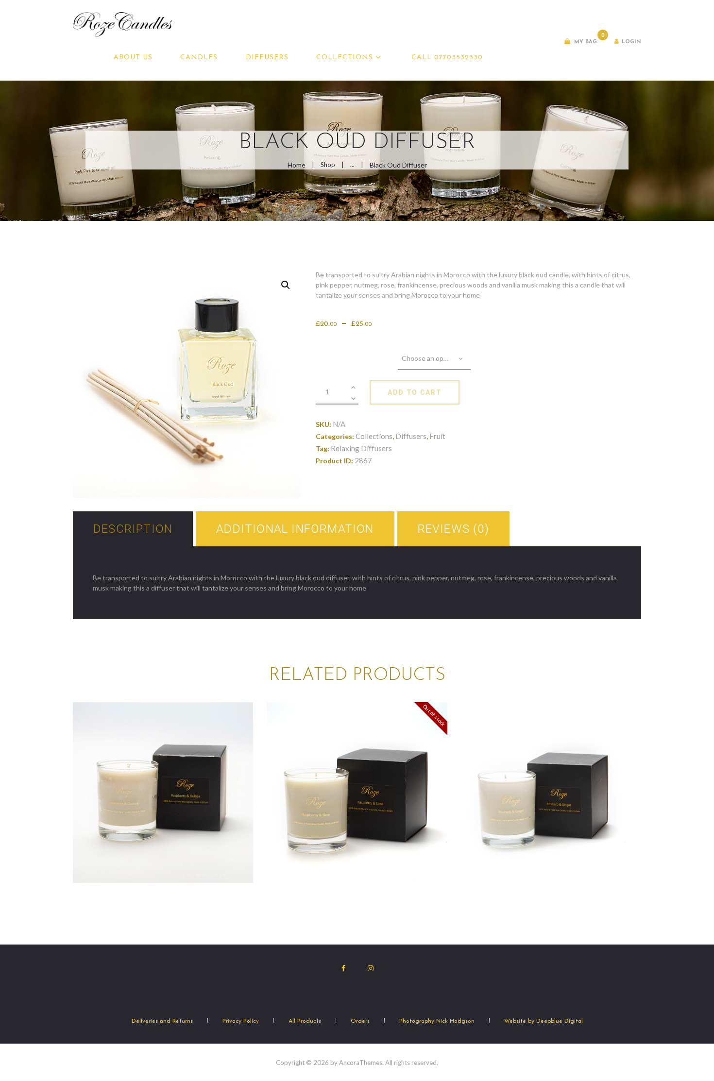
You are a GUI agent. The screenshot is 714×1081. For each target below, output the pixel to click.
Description (132, 529)
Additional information (295, 529)
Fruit (437, 436)
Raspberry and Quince (162, 757)
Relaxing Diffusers (361, 448)
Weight (356, 354)
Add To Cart (415, 392)
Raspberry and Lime (357, 770)
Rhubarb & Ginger (551, 757)
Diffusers (410, 436)
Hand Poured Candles (163, 771)
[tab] (133, 528)
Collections (374, 436)
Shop (328, 165)
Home (297, 165)
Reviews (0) (453, 529)
